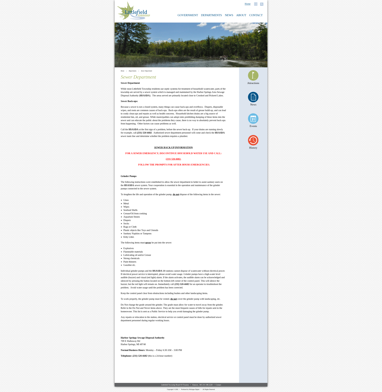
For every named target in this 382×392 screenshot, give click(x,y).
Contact (256, 15)
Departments (211, 15)
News (229, 15)
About (241, 15)
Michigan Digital (194, 389)
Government (188, 15)
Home (248, 4)
